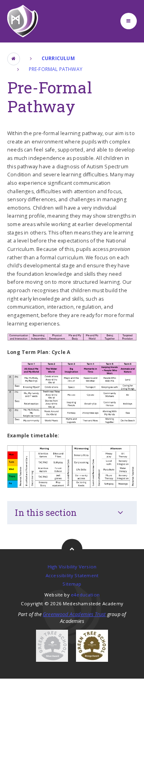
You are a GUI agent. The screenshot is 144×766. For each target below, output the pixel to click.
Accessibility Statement (72, 575)
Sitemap (71, 584)
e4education (85, 595)
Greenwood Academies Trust (74, 614)
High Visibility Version (72, 567)
